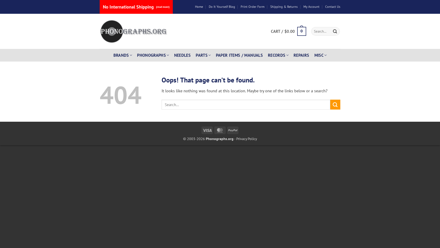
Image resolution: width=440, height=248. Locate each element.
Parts (202, 55)
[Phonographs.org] (134, 31)
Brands (121, 55)
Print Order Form (252, 7)
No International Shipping (136, 7)
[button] (288, 31)
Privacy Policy (246, 138)
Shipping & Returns (284, 7)
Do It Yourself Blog (222, 7)
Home (199, 7)
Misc (319, 55)
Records (277, 55)
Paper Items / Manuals (239, 55)
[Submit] (335, 31)
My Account (311, 7)
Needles (182, 55)
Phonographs (151, 55)
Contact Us (332, 7)
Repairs (301, 55)
